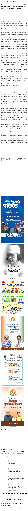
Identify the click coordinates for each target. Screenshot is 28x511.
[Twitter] (10, 152)
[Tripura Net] (2, 11)
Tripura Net (10, 490)
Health (9, 484)
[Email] (16, 152)
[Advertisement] (14, 179)
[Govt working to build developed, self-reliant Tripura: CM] (4, 463)
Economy (9, 468)
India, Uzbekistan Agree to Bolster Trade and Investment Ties (15, 471)
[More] (25, 15)
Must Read (10, 460)
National (2, 4)
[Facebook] (7, 152)
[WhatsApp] (13, 152)
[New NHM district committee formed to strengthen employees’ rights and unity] (4, 487)
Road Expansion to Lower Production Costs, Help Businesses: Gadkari (7, 159)
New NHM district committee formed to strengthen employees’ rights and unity (15, 487)
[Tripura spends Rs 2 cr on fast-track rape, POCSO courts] (4, 479)
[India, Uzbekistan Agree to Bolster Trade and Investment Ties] (4, 471)
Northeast (9, 476)
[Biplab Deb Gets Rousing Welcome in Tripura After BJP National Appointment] (12, 439)
